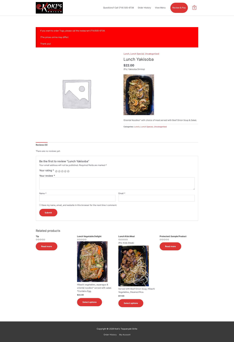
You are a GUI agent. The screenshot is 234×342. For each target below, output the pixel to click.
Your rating (46, 170)
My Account (124, 334)
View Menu (160, 7)
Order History (144, 7)
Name (42, 193)
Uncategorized (152, 53)
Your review (47, 175)
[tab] (42, 144)
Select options (89, 302)
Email (121, 193)
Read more (46, 246)
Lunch (126, 53)
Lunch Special (137, 53)
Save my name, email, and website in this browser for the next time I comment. (79, 205)
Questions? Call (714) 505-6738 (118, 7)
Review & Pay (179, 7)
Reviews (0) (42, 145)
